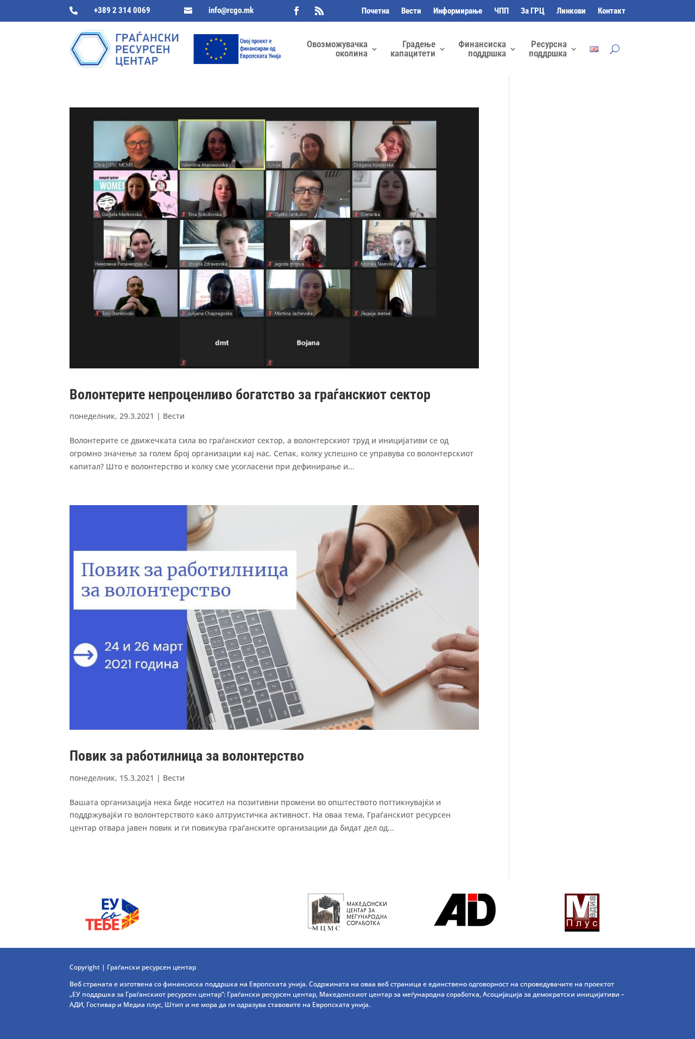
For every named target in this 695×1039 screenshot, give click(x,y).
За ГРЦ (533, 11)
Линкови (571, 11)
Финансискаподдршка (482, 49)
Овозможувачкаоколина (337, 49)
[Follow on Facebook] (296, 11)
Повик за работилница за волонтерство (187, 756)
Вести (411, 11)
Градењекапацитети (412, 49)
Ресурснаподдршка (548, 49)
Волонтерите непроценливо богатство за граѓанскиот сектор (250, 394)
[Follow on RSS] (319, 11)
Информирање (457, 11)
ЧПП (501, 11)
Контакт (612, 11)
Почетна (375, 11)
